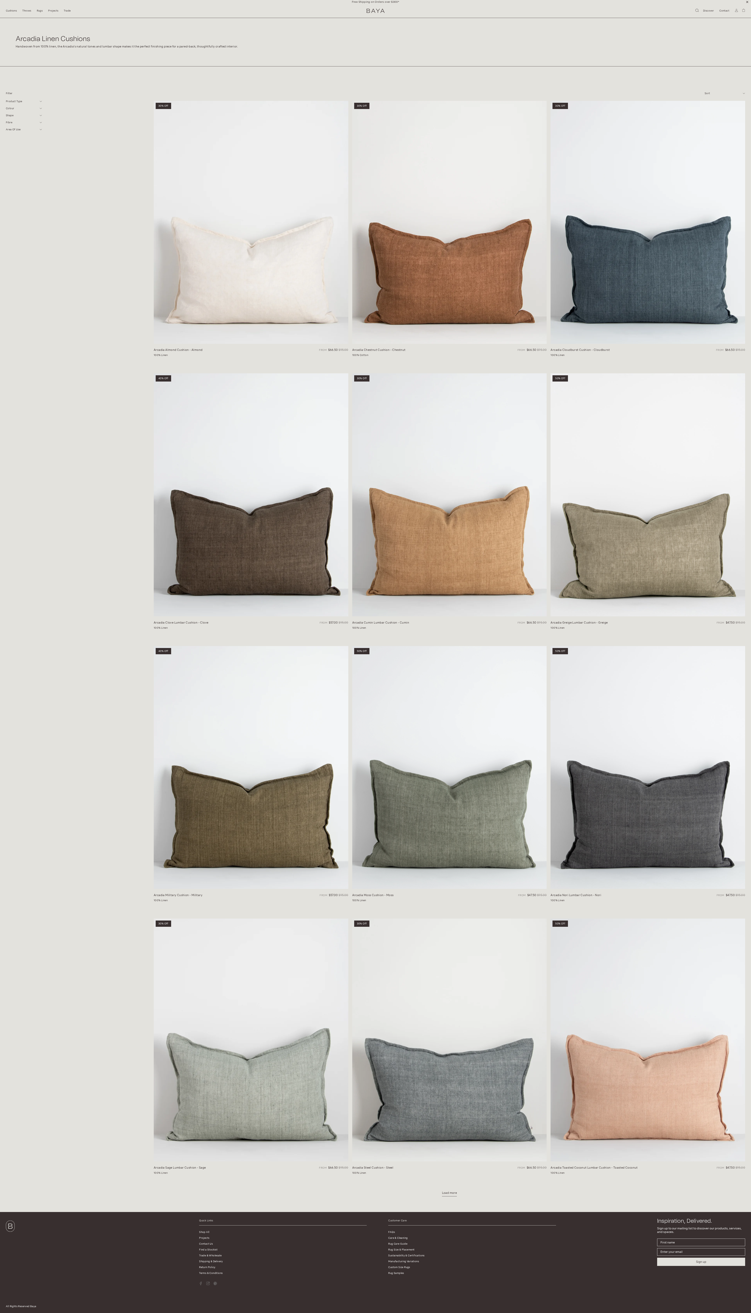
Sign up (701, 1261)
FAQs (391, 1232)
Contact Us (206, 1243)
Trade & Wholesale (210, 1255)
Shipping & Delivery (211, 1261)
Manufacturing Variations (403, 1261)
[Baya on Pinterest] (215, 1283)
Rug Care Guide (397, 1243)
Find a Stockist (208, 1249)
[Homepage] (375, 11)
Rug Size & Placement (401, 1249)
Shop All (204, 1232)
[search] (697, 11)
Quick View (163, 340)
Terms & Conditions (211, 1273)
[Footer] (10, 1232)
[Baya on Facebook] (200, 1283)
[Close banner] (747, 2)
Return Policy (207, 1267)
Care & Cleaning (398, 1237)
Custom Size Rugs (399, 1267)
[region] (375, 2)
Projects (204, 1237)
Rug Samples (396, 1273)
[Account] (736, 11)
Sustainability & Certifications (406, 1255)
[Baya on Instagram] (208, 1283)
